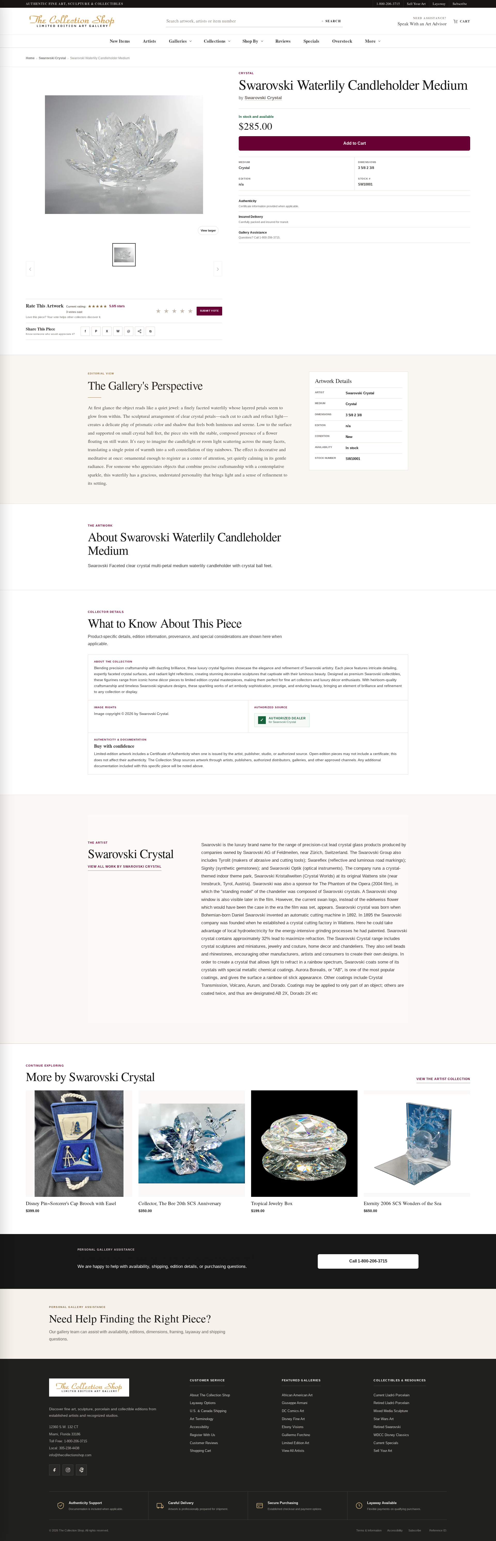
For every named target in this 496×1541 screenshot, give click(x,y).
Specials (311, 41)
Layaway (439, 3)
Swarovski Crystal (52, 58)
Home (30, 58)
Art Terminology (201, 1419)
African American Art (297, 1395)
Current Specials (386, 1443)
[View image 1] (124, 254)
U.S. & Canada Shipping (208, 1411)
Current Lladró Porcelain (391, 1395)
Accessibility (199, 1427)
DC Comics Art (293, 1411)
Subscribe (460, 3)
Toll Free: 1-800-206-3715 (68, 1441)
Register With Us (202, 1435)
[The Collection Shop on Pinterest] (81, 1470)
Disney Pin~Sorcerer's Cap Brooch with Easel (71, 1203)
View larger (208, 230)
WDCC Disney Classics (391, 1435)
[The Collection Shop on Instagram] (68, 1470)
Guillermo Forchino (296, 1435)
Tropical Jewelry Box (272, 1203)
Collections (215, 41)
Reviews (283, 41)
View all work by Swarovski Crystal (124, 866)
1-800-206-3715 (388, 3)
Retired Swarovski (387, 1427)
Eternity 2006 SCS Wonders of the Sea (402, 1203)
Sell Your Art (416, 3)
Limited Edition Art (295, 1443)
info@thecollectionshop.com (70, 1455)
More (370, 41)
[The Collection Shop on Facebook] (54, 1470)
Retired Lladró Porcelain (391, 1403)
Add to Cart (354, 143)
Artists (149, 41)
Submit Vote (209, 310)
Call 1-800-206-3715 (368, 1261)
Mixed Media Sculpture (391, 1411)
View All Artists (293, 1451)
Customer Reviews (204, 1443)
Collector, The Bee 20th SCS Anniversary (179, 1203)
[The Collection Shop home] (72, 21)
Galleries (178, 41)
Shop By (250, 41)
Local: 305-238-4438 (64, 1448)
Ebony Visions (293, 1427)
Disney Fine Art (293, 1419)
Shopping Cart (200, 1451)
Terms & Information (369, 1530)
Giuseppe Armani (294, 1403)
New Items (120, 41)
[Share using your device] (139, 331)
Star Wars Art (384, 1419)
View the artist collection (443, 1079)
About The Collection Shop (210, 1395)
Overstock (342, 41)
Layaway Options (203, 1403)
